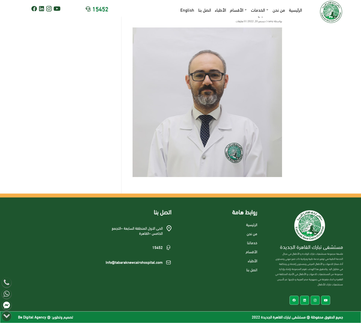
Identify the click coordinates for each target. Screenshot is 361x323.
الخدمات (258, 10)
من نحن (279, 10)
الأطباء (220, 10)
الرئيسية (295, 10)
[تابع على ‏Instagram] (49, 8)
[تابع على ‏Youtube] (57, 8)
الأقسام (236, 10)
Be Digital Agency (32, 316)
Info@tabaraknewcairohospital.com (134, 261)
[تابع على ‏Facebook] (34, 8)
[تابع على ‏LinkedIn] (41, 8)
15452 (100, 8)
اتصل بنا (204, 10)
